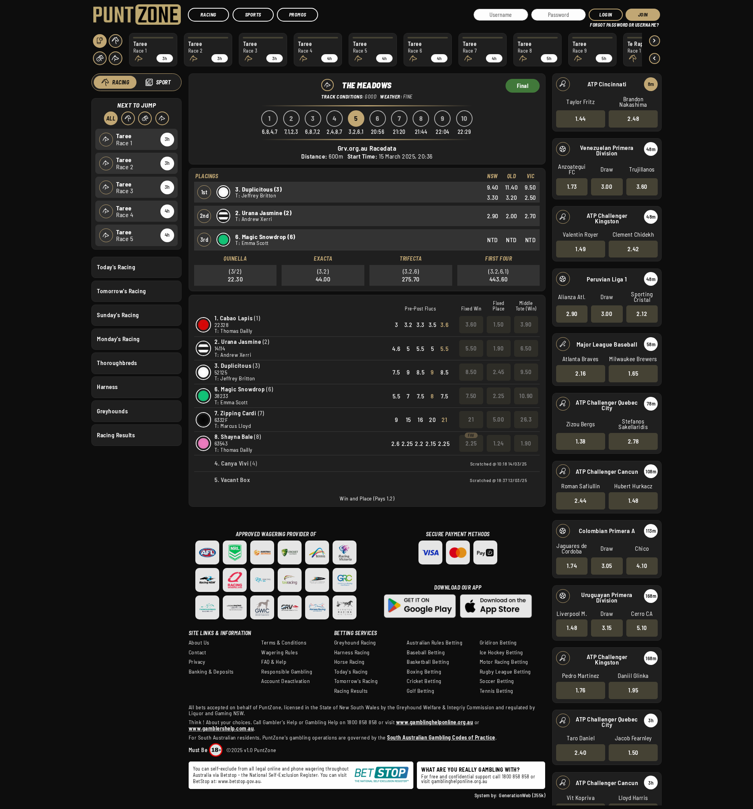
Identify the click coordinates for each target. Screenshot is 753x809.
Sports (253, 14)
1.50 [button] (633, 752)
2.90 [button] (572, 313)
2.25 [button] (498, 395)
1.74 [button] (572, 565)
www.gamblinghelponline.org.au (434, 722)
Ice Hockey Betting (501, 652)
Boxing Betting (424, 671)
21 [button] (471, 419)
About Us (199, 642)
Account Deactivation (285, 681)
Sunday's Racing (118, 314)
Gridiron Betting (498, 642)
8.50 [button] (471, 371)
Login (605, 14)
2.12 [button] (642, 313)
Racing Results (116, 434)
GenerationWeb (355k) (522, 795)
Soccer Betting (497, 681)
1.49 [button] (580, 248)
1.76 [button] (581, 690)
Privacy (197, 662)
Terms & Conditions (283, 642)
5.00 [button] (498, 419)
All (111, 118)
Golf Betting (420, 691)
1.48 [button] (633, 500)
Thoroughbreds (117, 362)
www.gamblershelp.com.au (221, 728)
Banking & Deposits (211, 671)
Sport (163, 82)
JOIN (643, 14)
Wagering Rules (279, 652)
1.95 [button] (633, 690)
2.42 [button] (633, 248)
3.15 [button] (607, 627)
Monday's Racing (118, 338)
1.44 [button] (580, 118)
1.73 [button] (572, 186)
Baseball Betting (426, 652)
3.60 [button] (642, 186)
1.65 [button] (633, 373)
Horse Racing (349, 662)
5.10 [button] (642, 627)
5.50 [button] (471, 348)
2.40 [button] (580, 752)
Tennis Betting (496, 691)
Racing (208, 14)
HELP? (595, 23)
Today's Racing (116, 266)
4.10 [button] (642, 565)
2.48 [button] (633, 118)
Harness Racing (352, 652)
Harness (107, 386)
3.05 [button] (607, 565)
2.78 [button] (633, 441)
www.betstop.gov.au (239, 781)
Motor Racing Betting (504, 662)
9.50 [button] (525, 371)
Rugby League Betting (505, 671)
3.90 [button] (525, 324)
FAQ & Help (273, 662)
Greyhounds (112, 411)
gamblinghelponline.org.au (459, 781)
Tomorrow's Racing (121, 290)
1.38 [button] (581, 441)
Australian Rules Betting (434, 642)
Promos (297, 14)
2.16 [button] (580, 373)
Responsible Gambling (286, 671)
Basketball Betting (428, 662)
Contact (197, 652)
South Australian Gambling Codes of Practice (441, 737)
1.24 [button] (498, 443)
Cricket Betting (424, 681)
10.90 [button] (526, 395)
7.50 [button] (471, 395)
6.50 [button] (525, 348)
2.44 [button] (580, 500)
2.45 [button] (498, 371)
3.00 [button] (606, 186)
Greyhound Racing (355, 642)
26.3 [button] (525, 419)
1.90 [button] (498, 348)
